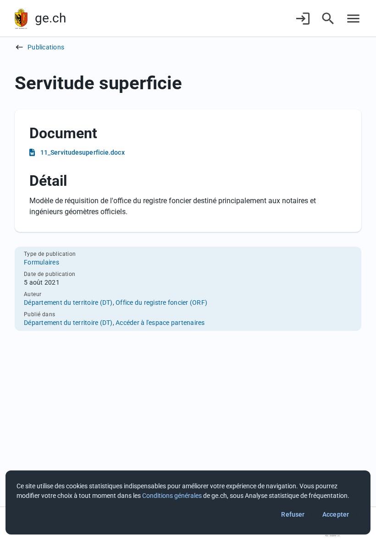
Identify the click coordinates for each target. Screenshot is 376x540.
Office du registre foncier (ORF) (161, 302)
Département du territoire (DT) (68, 302)
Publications (46, 47)
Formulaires (41, 262)
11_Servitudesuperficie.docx (82, 152)
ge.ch (50, 18)
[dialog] (188, 502)
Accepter (335, 514)
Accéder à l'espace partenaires (160, 322)
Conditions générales (172, 495)
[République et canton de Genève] (21, 18)
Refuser (292, 514)
